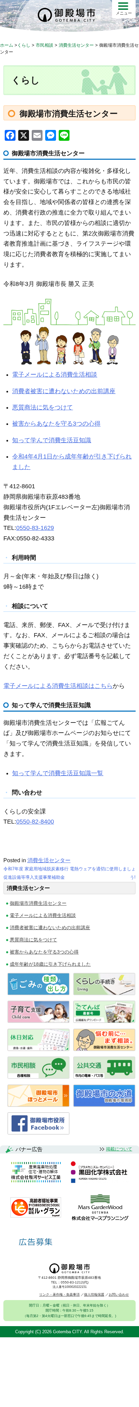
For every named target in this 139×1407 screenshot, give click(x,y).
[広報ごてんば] (104, 1021)
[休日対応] (38, 1049)
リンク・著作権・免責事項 (59, 1294)
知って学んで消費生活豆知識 (51, 440)
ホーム (6, 45)
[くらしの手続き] (104, 993)
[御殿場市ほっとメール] (38, 1105)
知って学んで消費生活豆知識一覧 (57, 773)
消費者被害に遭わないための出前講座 (63, 391)
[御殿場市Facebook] (38, 1133)
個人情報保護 (94, 1294)
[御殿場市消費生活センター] (104, 1049)
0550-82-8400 (35, 821)
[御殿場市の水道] (104, 1105)
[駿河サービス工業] (35, 1172)
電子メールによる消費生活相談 (54, 374)
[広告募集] (35, 1242)
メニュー (124, 13)
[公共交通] (104, 1077)
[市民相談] (38, 1077)
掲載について (119, 1149)
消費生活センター (49, 860)
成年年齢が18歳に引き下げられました (50, 964)
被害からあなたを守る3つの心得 (56, 423)
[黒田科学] (100, 1172)
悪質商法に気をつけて (42, 407)
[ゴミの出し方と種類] (38, 993)
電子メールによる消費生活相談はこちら (58, 686)
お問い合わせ (119, 1294)
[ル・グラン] (35, 1208)
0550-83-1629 (35, 527)
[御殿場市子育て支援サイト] (38, 1021)
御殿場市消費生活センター (38, 903)
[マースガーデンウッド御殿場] (100, 1208)
